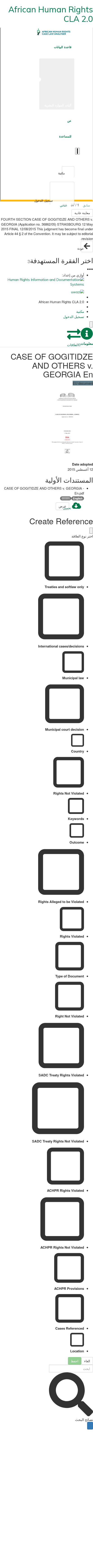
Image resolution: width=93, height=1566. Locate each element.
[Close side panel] (91, 324)
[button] (87, 336)
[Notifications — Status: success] (77, 151)
